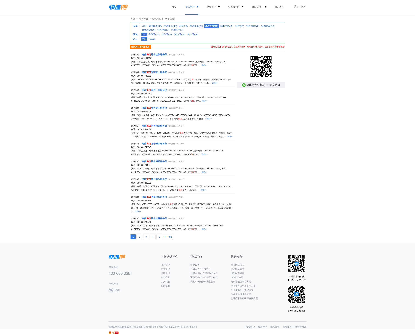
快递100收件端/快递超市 (202, 281)
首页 (174, 7)
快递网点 (143, 18)
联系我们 (165, 285)
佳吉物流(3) (163, 30)
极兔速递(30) (148, 30)
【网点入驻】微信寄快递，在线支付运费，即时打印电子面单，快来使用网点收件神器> (247, 47)
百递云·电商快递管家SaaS (203, 273)
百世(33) (183, 26)
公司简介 (165, 264)
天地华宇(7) (177, 30)
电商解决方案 (237, 264)
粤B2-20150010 (189, 327)
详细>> (205, 65)
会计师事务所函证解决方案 (244, 298)
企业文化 (165, 269)
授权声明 (262, 327)
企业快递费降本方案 (241, 294)
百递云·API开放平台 (200, 269)
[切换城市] (170, 18)
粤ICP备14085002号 (169, 327)
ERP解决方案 (237, 273)
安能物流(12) (268, 26)
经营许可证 (300, 327)
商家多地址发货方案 (241, 281)
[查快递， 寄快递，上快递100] (118, 7)
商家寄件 (279, 7)
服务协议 (250, 327)
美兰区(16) (192, 34)
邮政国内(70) (252, 26)
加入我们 (165, 281)
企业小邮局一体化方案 (242, 290)
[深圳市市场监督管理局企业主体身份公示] (110, 332)
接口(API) (257, 7)
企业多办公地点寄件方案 (243, 285)
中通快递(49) (170, 26)
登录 (303, 6)
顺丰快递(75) (226, 26)
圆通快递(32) (155, 26)
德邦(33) (239, 26)
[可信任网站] (115, 332)
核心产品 (165, 277)
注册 (296, 6)
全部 (144, 26)
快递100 (194, 264)
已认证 (151, 39)
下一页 (167, 237)
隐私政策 (274, 327)
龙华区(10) (166, 34)
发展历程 (165, 273)
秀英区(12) (154, 34)
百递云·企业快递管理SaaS (203, 277)
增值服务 (287, 327)
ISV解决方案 (237, 277)
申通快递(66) (196, 26)
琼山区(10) (179, 34)
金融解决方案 (237, 269)
